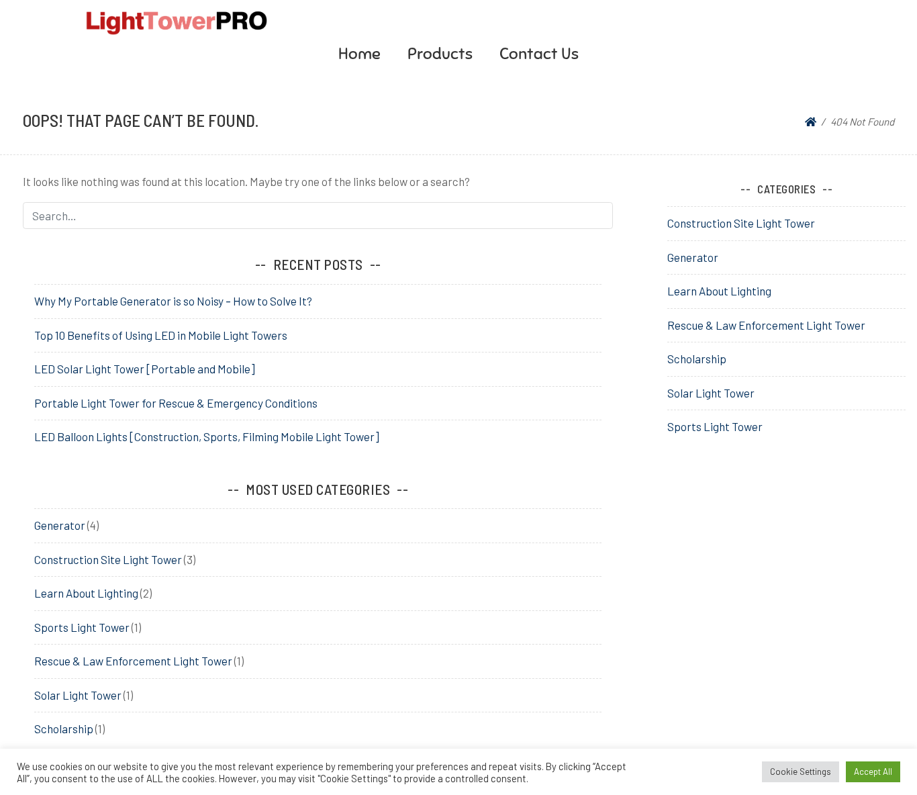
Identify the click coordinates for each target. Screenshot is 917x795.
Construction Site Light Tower (108, 559)
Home (359, 54)
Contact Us (539, 54)
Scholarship (63, 728)
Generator (59, 525)
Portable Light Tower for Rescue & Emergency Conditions (176, 403)
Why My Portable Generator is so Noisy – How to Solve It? (173, 301)
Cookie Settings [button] (800, 771)
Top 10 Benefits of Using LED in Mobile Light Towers (160, 335)
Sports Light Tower (82, 627)
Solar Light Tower (78, 695)
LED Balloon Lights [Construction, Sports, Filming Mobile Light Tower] (206, 436)
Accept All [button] (873, 771)
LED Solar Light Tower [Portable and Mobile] (144, 368)
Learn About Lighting (86, 593)
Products (440, 54)
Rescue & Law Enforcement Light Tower (133, 660)
